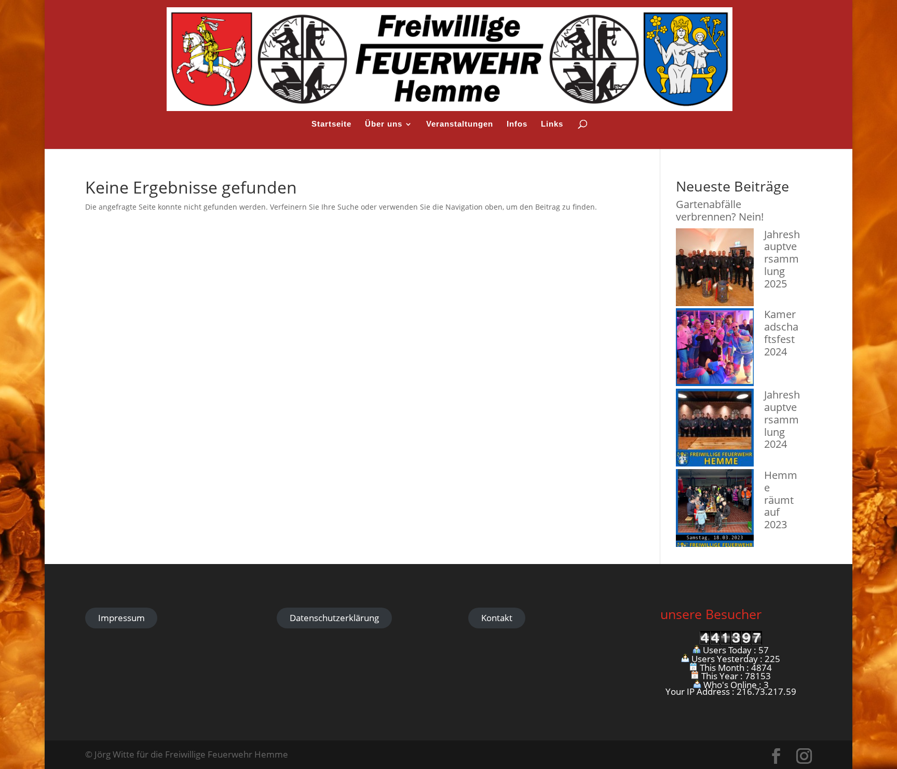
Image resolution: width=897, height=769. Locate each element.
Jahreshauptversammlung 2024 (782, 419)
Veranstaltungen (459, 124)
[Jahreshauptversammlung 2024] (715, 429)
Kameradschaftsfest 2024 (781, 332)
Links (552, 124)
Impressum (121, 618)
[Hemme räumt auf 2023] (715, 509)
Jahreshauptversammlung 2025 (782, 259)
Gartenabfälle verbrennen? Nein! (720, 210)
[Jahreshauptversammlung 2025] (715, 268)
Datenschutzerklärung (334, 618)
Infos (517, 124)
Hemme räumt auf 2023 (780, 499)
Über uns (383, 124)
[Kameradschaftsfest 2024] (715, 348)
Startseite (331, 124)
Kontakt (496, 618)
